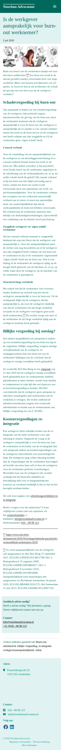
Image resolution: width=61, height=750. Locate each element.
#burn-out (41, 642)
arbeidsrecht (9, 646)
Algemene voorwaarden (20, 741)
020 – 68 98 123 (30, 522)
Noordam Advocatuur (19, 6)
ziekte (38, 650)
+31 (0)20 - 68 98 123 (15, 626)
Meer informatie (29, 745)
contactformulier (15, 515)
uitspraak (46, 369)
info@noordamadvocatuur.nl (18, 621)
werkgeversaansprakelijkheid (18, 650)
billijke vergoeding (27, 646)
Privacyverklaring (41, 741)
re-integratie (45, 646)
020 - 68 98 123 (16, 710)
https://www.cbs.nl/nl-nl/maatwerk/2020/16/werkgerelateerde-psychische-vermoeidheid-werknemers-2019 (30, 538)
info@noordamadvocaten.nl (29, 518)
